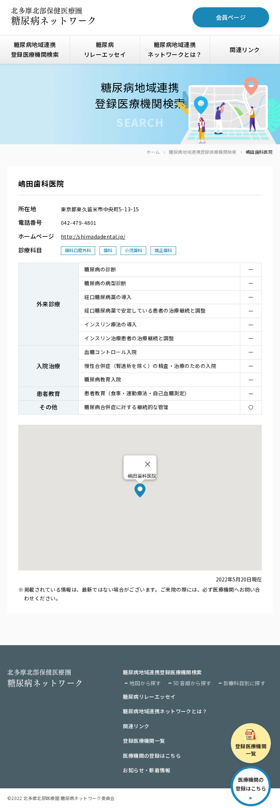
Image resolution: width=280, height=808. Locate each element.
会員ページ (231, 17)
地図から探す (145, 683)
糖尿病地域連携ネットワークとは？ (175, 49)
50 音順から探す (192, 683)
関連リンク (245, 49)
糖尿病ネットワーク (54, 16)
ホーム (153, 152)
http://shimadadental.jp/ (93, 236)
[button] (140, 491)
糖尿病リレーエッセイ (105, 49)
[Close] (147, 464)
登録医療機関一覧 (144, 740)
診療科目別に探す (244, 683)
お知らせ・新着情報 (146, 770)
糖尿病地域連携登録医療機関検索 (202, 152)
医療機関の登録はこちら (152, 755)
